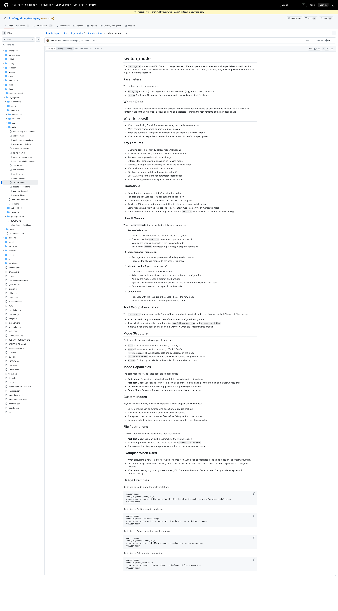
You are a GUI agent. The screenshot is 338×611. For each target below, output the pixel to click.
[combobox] (22, 45)
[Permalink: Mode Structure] (121, 333)
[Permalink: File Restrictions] (121, 427)
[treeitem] (20, 182)
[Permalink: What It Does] (121, 102)
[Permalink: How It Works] (121, 218)
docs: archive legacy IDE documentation (79, 40)
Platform (16, 4)
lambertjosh (55, 40)
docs (66, 33)
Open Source (62, 4)
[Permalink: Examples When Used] (121, 453)
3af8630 (309, 40)
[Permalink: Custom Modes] (121, 397)
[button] (254, 493)
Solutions (30, 4)
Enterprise (79, 4)
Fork (311, 18)
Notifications (296, 18)
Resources (45, 4)
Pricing (93, 4)
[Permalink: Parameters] (121, 79)
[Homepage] (6, 5)
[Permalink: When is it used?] (121, 118)
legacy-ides (77, 33)
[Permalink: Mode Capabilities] (121, 367)
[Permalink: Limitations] (121, 186)
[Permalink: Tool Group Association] (121, 307)
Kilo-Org (12, 18)
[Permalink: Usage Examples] (121, 480)
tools (100, 33)
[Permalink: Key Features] (121, 143)
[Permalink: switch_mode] (121, 58)
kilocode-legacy (30, 18)
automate (90, 33)
